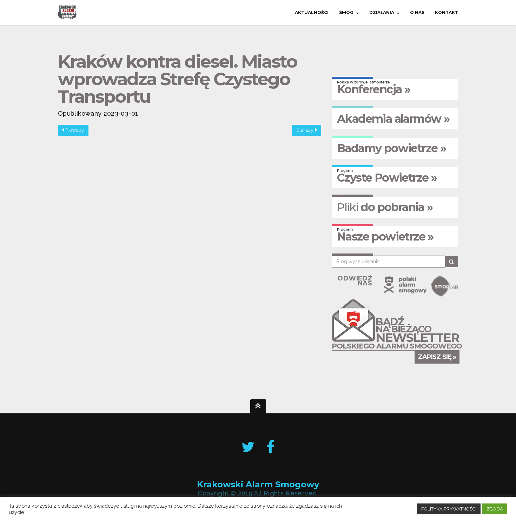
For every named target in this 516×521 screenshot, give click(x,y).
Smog (346, 12)
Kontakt (446, 12)
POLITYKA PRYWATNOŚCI (448, 509)
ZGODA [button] (495, 509)
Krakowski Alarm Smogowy (258, 484)
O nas (417, 12)
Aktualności (312, 12)
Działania (381, 12)
